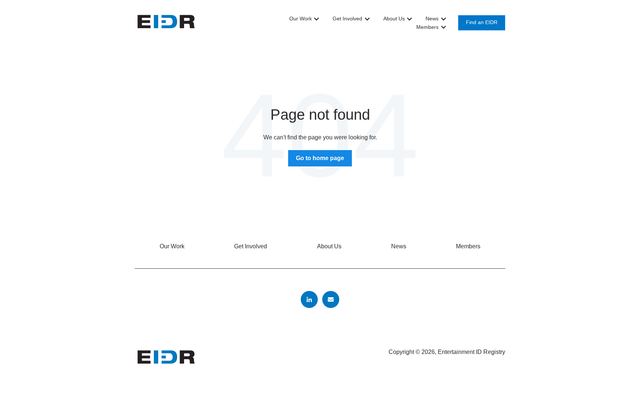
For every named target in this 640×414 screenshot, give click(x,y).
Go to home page (320, 158)
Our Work (300, 18)
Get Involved (347, 18)
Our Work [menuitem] (172, 246)
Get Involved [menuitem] (250, 246)
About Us (394, 18)
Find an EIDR (481, 22)
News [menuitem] (398, 246)
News (432, 18)
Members (427, 27)
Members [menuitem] (468, 246)
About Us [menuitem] (329, 246)
